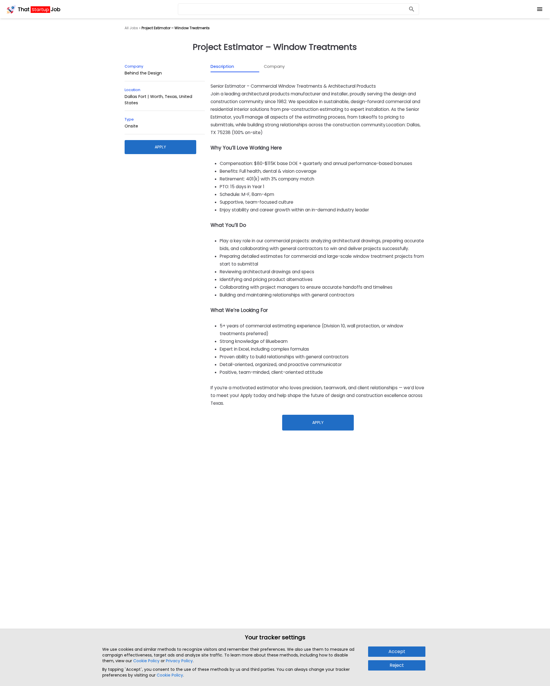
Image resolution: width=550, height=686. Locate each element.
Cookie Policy (146, 661)
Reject (397, 665)
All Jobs (131, 28)
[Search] (412, 9)
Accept (396, 651)
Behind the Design (143, 73)
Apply (160, 147)
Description (222, 66)
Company (274, 66)
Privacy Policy (179, 661)
